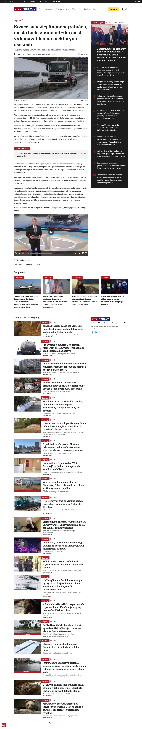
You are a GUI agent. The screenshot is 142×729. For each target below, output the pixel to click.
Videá (99, 323)
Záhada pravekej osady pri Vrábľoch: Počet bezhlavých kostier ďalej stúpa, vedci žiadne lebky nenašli (63, 328)
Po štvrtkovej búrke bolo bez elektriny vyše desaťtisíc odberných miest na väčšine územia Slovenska (63, 628)
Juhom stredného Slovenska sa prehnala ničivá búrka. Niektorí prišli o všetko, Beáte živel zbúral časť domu (110, 100)
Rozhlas (12, 2)
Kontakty (93, 323)
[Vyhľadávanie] (126, 9)
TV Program (43, 2)
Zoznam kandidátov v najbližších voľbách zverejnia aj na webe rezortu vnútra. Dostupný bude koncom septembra (111, 178)
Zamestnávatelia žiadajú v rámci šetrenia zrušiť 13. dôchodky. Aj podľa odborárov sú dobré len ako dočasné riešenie (111, 54)
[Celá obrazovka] (86, 253)
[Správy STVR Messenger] (96, 333)
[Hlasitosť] (79, 253)
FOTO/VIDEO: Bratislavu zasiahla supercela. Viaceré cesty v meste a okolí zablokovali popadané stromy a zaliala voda (64, 667)
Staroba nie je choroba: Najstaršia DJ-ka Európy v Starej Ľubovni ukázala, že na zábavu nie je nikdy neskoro (64, 524)
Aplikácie (118, 323)
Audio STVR (56, 2)
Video (54, 322)
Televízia (22, 2)
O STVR (124, 323)
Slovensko (60, 9)
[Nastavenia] (82, 253)
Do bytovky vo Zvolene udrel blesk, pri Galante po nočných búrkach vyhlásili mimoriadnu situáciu (63, 545)
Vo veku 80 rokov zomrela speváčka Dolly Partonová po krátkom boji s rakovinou (109, 127)
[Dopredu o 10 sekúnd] (23, 253)
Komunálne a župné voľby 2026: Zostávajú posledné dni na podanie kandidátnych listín (61, 466)
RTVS (22, 54)
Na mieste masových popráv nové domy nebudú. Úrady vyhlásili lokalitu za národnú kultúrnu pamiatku (64, 426)
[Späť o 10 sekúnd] (16, 253)
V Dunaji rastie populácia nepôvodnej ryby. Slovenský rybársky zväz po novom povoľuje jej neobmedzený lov (111, 71)
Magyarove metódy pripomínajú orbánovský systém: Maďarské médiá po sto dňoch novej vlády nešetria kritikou (110, 85)
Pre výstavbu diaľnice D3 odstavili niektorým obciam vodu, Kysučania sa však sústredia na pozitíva (63, 347)
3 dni (115, 22)
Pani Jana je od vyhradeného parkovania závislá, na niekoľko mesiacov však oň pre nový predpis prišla (85, 300)
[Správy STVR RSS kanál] (99, 333)
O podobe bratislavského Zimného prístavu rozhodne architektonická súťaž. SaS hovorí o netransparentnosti (63, 447)
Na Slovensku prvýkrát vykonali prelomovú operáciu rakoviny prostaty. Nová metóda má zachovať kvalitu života (110, 114)
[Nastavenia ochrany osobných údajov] (4, 725)
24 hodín (108, 22)
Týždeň (122, 22)
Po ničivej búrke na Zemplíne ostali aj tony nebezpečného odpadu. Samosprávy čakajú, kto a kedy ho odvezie (63, 406)
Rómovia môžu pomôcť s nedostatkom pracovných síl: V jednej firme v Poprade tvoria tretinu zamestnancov (110, 140)
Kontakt (137, 2)
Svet (68, 9)
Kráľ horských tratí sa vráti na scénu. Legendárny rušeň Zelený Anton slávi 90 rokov (63, 503)
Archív (32, 2)
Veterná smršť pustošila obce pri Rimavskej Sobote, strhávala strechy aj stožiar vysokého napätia (63, 485)
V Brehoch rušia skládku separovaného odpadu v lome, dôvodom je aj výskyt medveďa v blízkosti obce (64, 607)
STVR (4, 2)
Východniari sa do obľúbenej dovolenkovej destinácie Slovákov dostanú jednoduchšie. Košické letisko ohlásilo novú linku (26, 301)
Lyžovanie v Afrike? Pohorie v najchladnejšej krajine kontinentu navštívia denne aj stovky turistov (111, 154)
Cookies (93, 328)
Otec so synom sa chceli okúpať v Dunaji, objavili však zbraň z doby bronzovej (61, 647)
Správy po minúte (46, 9)
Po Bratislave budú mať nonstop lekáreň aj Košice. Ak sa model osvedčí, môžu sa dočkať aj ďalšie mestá (64, 366)
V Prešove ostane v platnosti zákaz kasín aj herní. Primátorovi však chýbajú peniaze (113, 300)
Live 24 (112, 9)
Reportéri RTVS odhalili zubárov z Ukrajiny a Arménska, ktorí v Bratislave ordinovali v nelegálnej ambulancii (55, 301)
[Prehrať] (19, 253)
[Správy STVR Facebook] (92, 333)
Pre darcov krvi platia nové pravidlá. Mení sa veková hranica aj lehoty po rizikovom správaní (112, 165)
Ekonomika (76, 9)
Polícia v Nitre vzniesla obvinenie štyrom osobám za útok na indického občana (63, 564)
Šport (95, 9)
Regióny (87, 9)
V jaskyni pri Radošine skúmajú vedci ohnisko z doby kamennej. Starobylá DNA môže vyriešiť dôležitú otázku (63, 687)
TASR (18, 54)
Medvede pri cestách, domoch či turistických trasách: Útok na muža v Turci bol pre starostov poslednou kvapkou (63, 708)
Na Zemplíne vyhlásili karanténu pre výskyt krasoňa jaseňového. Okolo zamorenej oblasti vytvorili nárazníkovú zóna (63, 585)
